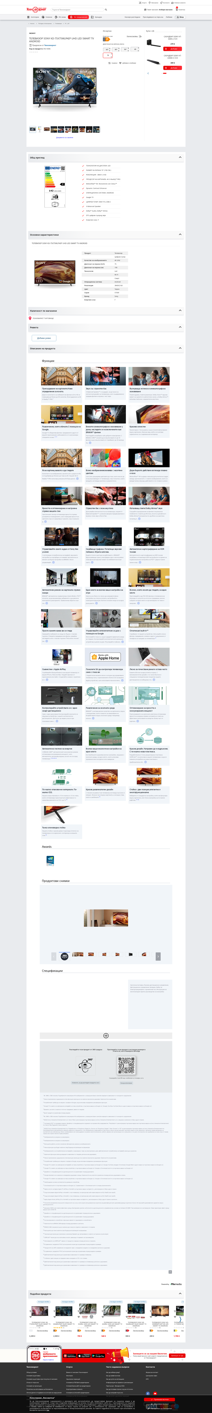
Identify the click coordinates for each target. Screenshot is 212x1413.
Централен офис (151, 1376)
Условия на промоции (34, 1386)
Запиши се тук (177, 1355)
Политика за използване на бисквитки (39, 1389)
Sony (116, 296)
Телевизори (58, 23)
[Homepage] (36, 9)
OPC (147, 1379)
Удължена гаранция (73, 1379)
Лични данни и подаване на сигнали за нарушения (44, 1392)
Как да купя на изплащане (115, 1379)
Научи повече (48, 1360)
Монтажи (69, 1376)
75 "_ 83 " (67, 23)
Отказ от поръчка (32, 1382)
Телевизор (118, 253)
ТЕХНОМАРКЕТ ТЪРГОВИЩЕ (43, 318)
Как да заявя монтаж (113, 1376)
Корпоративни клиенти (74, 1389)
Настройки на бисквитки (161, 1408)
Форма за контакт (152, 1372)
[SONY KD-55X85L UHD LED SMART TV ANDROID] (88, 1310)
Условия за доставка (33, 1376)
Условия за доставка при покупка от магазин (41, 1379)
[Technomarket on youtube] (155, 1394)
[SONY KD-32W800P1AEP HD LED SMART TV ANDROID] (160, 1310)
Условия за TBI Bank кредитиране (77, 1382)
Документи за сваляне (64, 137)
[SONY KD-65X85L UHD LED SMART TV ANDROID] (112, 1310)
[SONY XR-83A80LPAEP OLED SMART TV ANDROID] (63, 1310)
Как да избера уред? (113, 1372)
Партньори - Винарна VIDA (115, 1386)
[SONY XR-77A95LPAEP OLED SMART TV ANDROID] (39, 1310)
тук (47, 1410)
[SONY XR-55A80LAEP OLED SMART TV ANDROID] (136, 1310)
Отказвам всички (161, 1404)
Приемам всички (161, 1399)
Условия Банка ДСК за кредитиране (78, 1386)
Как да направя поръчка (114, 1392)
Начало (32, 23)
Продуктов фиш (132, 36)
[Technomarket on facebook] (148, 1394)
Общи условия (31, 1372)
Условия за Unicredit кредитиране (77, 1392)
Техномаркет (50, 45)
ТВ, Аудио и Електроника (45, 23)
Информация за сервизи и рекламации (119, 1382)
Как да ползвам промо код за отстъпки (119, 1389)
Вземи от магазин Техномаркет (77, 1372)
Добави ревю (44, 338)
